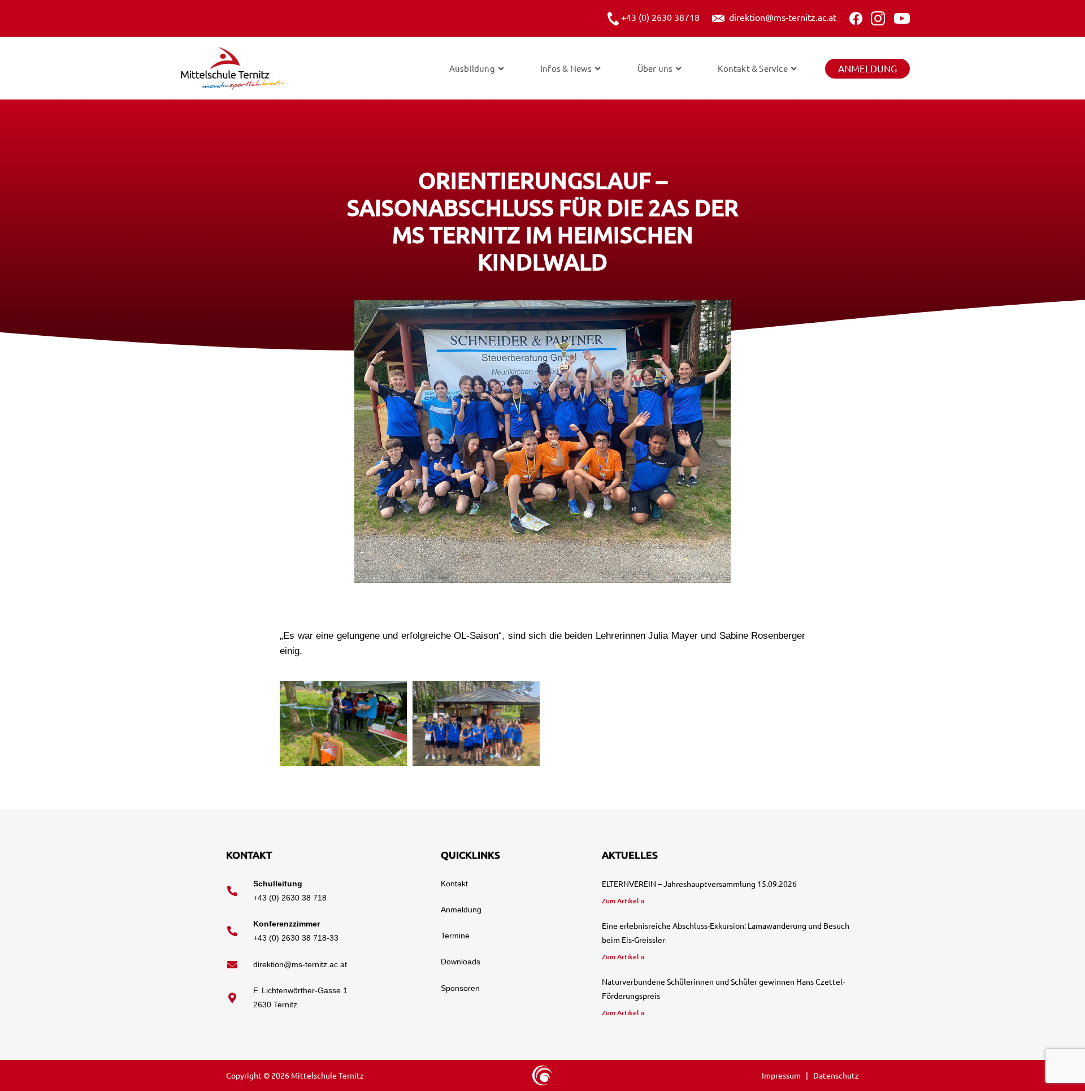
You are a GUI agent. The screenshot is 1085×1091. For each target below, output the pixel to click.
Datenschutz (836, 1075)
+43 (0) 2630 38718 (659, 17)
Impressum (782, 1075)
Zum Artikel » (623, 901)
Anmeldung (867, 68)
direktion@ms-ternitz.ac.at (780, 17)
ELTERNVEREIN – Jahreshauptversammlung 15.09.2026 (699, 883)
